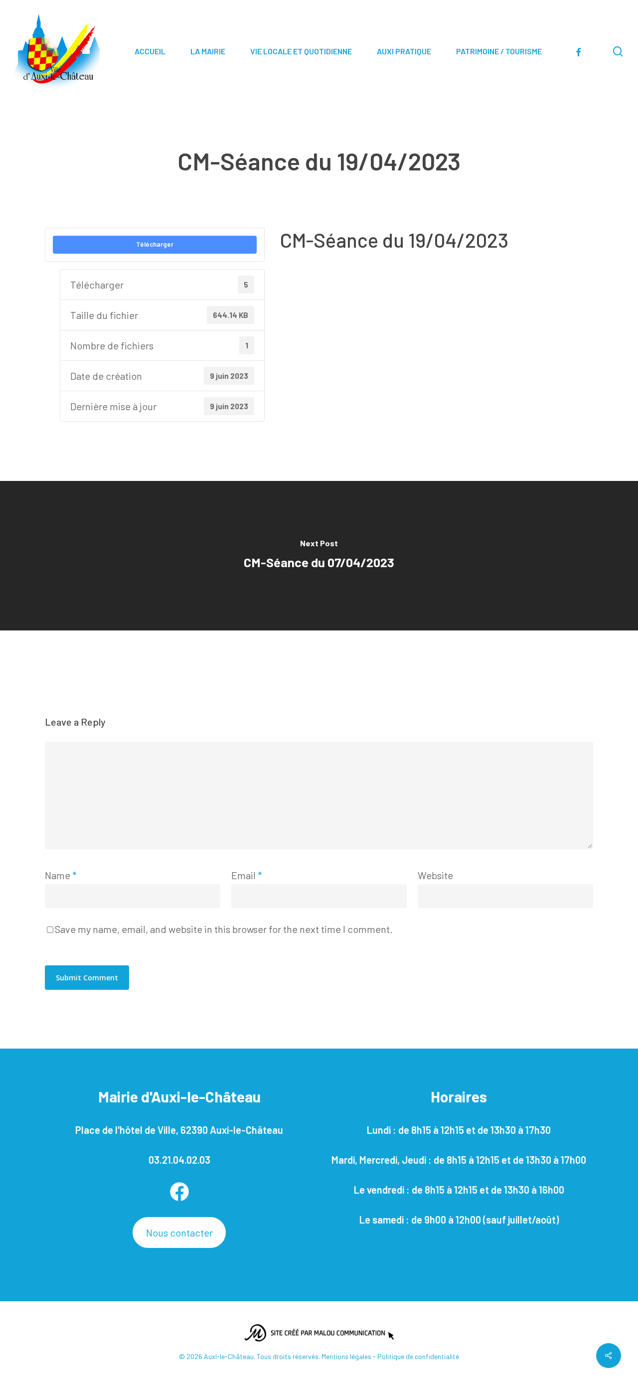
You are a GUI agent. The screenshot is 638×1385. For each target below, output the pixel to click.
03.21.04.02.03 (179, 1160)
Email (246, 875)
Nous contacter (179, 1232)
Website (435, 875)
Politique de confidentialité (418, 1356)
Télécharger (154, 244)
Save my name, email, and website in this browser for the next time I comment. (224, 929)
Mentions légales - (349, 1356)
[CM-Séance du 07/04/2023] (319, 555)
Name (61, 875)
